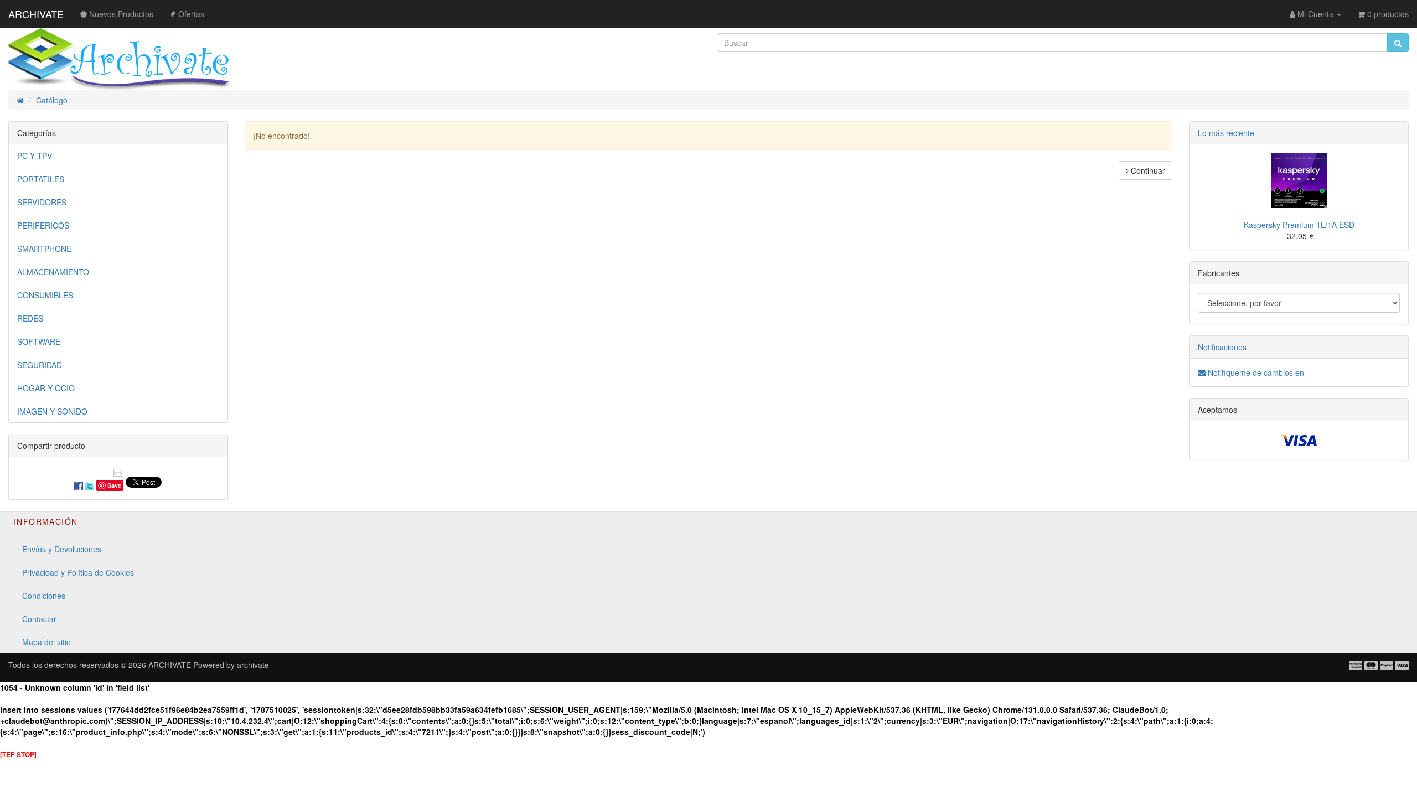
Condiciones (43, 595)
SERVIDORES (41, 202)
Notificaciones (1222, 347)
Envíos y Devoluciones (61, 549)
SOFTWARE (38, 341)
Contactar (39, 618)
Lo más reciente (1226, 132)
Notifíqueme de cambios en (1255, 372)
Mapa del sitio (46, 642)
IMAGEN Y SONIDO (52, 411)
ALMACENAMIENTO (53, 271)
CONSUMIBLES (45, 295)
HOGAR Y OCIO (46, 388)
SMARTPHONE (44, 248)
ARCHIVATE (36, 14)
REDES (30, 318)
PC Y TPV (34, 155)
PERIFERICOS (43, 225)
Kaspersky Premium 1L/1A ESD (1299, 224)
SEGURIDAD (39, 364)
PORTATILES (40, 178)
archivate (253, 664)
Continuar (1147, 170)
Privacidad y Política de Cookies (78, 572)
